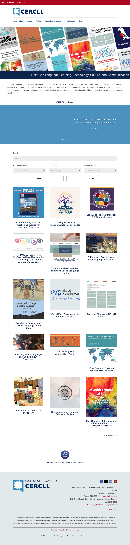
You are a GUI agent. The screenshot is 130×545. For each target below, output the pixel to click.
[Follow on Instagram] (110, 481)
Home (15, 21)
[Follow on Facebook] (101, 481)
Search (15, 153)
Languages (53, 165)
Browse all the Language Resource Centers (65, 462)
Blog (80, 21)
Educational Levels (20, 165)
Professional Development (53, 21)
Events (29, 21)
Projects (38, 21)
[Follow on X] (106, 481)
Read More (95, 129)
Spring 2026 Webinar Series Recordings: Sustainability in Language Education (95, 121)
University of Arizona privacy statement (102, 505)
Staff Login (113, 509)
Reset (38, 178)
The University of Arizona (81, 536)
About (21, 21)
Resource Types (90, 165)
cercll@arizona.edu (109, 496)
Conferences (71, 21)
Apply (91, 178)
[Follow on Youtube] (115, 481)
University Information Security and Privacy (65, 530)
